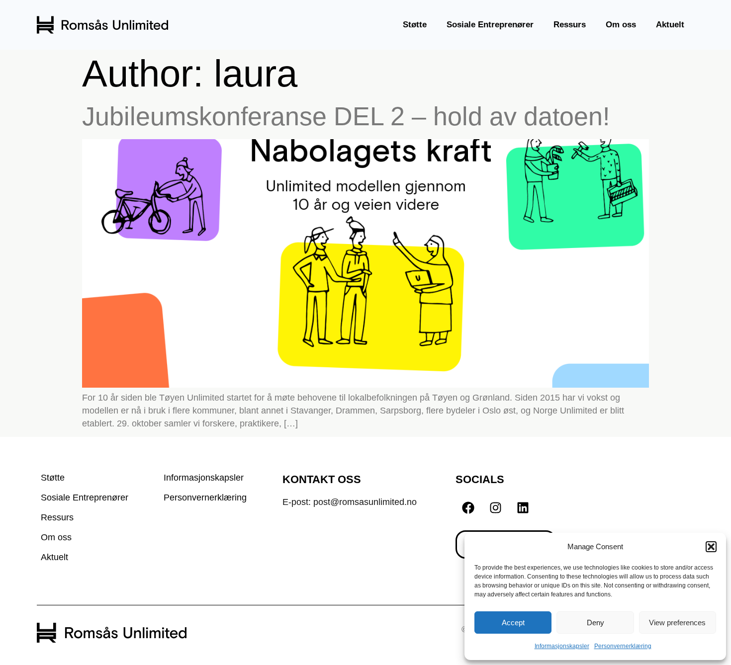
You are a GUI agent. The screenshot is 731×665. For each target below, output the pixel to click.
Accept (513, 622)
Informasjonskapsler (562, 646)
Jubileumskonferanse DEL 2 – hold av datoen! (346, 116)
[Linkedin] (522, 508)
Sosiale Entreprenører (490, 24)
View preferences (677, 622)
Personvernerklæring (622, 646)
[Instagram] (495, 508)
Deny (595, 622)
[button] (711, 547)
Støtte (415, 24)
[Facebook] (468, 508)
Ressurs (569, 24)
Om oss (621, 24)
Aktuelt (670, 24)
